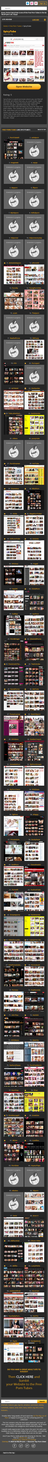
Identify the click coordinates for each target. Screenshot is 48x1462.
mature (11, 1405)
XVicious (15, 564)
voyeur (11, 1408)
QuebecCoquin (35, 739)
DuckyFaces (35, 840)
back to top (42, 129)
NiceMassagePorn (15, 1115)
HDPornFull (15, 1241)
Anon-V (35, 1216)
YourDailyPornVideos (16, 1316)
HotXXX (36, 1015)
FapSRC (15, 589)
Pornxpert (36, 363)
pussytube (36, 438)
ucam (15, 313)
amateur (27, 1405)
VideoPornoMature (15, 940)
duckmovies (35, 413)
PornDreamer (15, 464)
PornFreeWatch (36, 1065)
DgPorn (15, 814)
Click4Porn (36, 589)
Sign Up (43, 3)
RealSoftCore (15, 338)
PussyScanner (15, 714)
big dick (36, 1408)
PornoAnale (35, 965)
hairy (25, 1408)
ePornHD (35, 263)
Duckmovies (35, 915)
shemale (4, 1405)
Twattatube (35, 664)
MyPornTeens (15, 789)
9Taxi (36, 1090)
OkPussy (35, 338)
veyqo (35, 163)
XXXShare (35, 789)
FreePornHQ (35, 990)
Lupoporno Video (36, 940)
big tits (20, 1405)
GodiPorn (15, 865)
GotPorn (35, 614)
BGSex (15, 1140)
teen (20, 1408)
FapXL (15, 1341)
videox (15, 438)
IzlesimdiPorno (35, 639)
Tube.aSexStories (15, 413)
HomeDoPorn (15, 764)
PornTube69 (14, 138)
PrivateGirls (14, 840)
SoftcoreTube (15, 539)
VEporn (35, 1191)
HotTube (35, 464)
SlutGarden (35, 388)
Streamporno (15, 915)
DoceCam (35, 1291)
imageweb (14, 163)
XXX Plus (15, 1015)
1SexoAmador (35, 865)
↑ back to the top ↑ (9, 1453)
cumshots (4, 1408)
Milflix (15, 1266)
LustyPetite (35, 1266)
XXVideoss (15, 1040)
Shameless (15, 489)
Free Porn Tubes (9, 130)
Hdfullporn (35, 213)
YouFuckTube (36, 890)
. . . (9, 1410)
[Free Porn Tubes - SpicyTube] (21, 96)
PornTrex (15, 1090)
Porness (15, 990)
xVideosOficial (15, 1291)
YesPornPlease (15, 1065)
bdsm (30, 1408)
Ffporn (35, 188)
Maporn (14, 188)
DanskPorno (15, 689)
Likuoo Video (36, 1241)
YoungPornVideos (36, 288)
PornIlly (15, 288)
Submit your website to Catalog (23, 1440)
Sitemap (5, 1441)
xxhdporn (35, 138)
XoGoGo (35, 539)
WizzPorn (35, 489)
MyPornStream (35, 764)
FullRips (15, 614)
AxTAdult (14, 388)
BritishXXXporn (15, 263)
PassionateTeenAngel (16, 664)
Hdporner (14, 238)
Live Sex (35, 20)
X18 (15, 363)
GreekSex (35, 1115)
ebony (41, 1405)
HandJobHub (36, 1341)
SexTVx (35, 1316)
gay (16, 1405)
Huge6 (35, 564)
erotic (41, 1408)
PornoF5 (15, 890)
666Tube (35, 689)
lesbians (4, 1410)
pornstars (34, 1405)
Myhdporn (14, 213)
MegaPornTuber (35, 514)
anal (16, 1408)
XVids (15, 514)
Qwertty (35, 1040)
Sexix (15, 1216)
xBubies (15, 1191)
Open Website (24, 86)
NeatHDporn (36, 714)
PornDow (15, 1166)
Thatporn (35, 313)
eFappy (35, 814)
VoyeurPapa (35, 1166)
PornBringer (15, 639)
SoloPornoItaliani (15, 965)
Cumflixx (35, 1140)
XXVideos (15, 739)
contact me (23, 1438)
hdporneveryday (35, 238)
